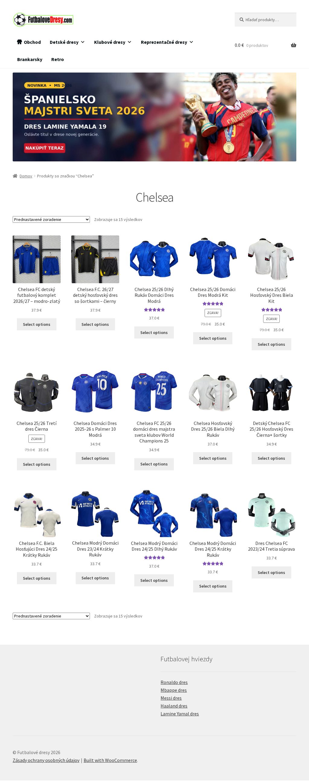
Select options (36, 324)
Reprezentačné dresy (164, 42)
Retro (57, 59)
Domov (26, 176)
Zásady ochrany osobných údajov (46, 760)
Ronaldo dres (174, 682)
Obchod (32, 42)
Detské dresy (64, 42)
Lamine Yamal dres (180, 714)
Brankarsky (29, 59)
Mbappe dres (174, 690)
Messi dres (171, 698)
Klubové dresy (109, 42)
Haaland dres (174, 706)
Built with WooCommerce (110, 760)
